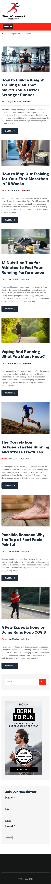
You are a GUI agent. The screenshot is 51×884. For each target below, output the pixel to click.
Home (3, 33)
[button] (8, 26)
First (8, 809)
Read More (9, 131)
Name (10, 797)
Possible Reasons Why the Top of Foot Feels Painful (23, 540)
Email (10, 826)
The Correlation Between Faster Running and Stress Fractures (25, 447)
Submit (9, 838)
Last (8, 820)
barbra (28, 102)
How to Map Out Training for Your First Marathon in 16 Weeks (25, 179)
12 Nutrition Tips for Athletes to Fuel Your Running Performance (22, 268)
